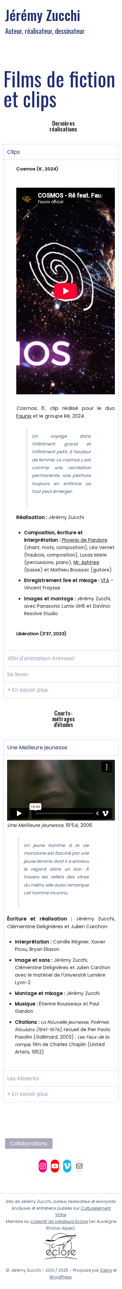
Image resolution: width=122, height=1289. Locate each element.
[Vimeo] (67, 1166)
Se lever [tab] (17, 674)
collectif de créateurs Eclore (59, 1221)
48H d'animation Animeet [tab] (41, 658)
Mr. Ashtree (86, 562)
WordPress (60, 1277)
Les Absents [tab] (23, 1078)
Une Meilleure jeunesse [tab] (37, 747)
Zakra (106, 1270)
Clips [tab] (13, 152)
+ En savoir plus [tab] (27, 690)
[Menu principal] (110, 20)
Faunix (24, 416)
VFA (105, 580)
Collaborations (28, 1143)
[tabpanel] (61, 405)
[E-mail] (79, 1166)
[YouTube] (55, 1166)
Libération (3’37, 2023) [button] (41, 633)
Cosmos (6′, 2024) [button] (37, 169)
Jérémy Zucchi (42, 15)
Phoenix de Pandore (84, 540)
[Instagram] (43, 1166)
